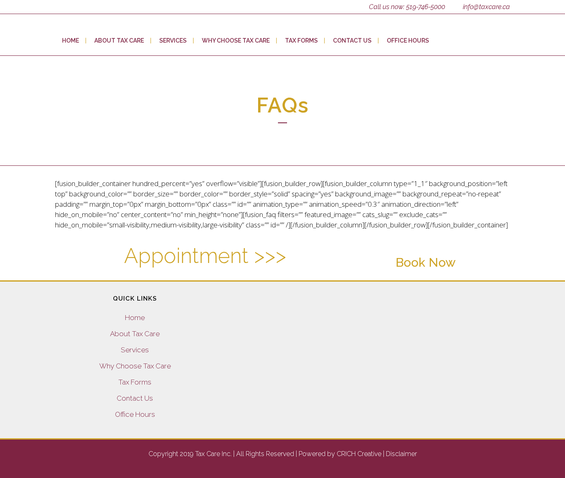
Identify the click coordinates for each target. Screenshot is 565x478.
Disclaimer (401, 454)
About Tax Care (135, 334)
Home (135, 317)
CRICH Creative (359, 454)
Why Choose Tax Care (135, 366)
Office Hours (135, 414)
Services (135, 350)
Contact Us (135, 398)
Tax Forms (134, 382)
